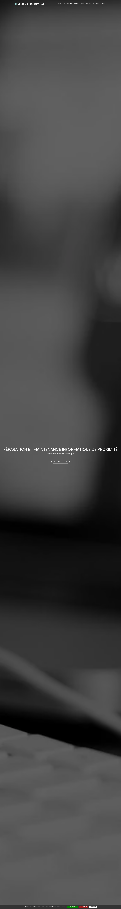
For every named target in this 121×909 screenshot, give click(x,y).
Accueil (60, 3)
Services (76, 3)
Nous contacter (86, 3)
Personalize (92, 906)
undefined (84, 906)
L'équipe (103, 3)
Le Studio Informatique (30, 4)
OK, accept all (73, 906)
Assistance (96, 3)
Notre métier (68, 3)
